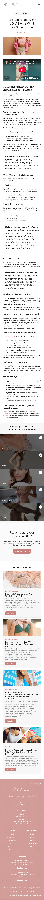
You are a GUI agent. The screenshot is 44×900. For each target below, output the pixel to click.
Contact (12, 850)
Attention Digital (35, 895)
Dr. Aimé (5, 416)
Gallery (12, 844)
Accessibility (31, 891)
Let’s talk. (6, 412)
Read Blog (10, 613)
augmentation (7, 414)
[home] (12, 4)
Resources (11, 847)
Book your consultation (22, 551)
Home (12, 834)
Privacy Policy (13, 891)
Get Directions (22, 868)
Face (32, 840)
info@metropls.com (22, 815)
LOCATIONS (22, 857)
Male (32, 847)
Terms (22, 891)
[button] (38, 4)
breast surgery (11, 336)
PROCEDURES (32, 830)
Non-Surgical (32, 844)
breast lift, (32, 412)
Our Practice (12, 840)
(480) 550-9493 (22, 804)
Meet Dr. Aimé (12, 837)
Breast (32, 834)
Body (32, 837)
